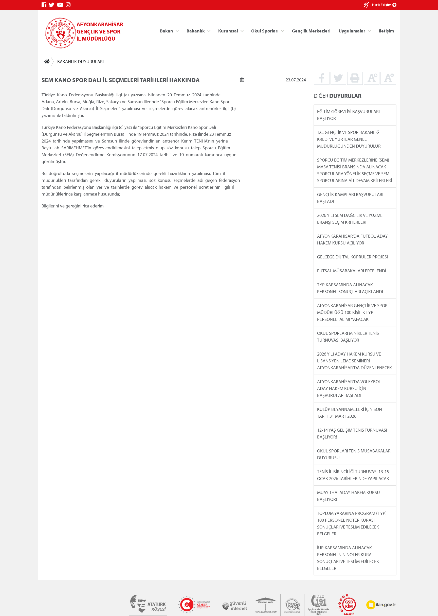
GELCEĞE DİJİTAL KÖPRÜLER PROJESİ (352, 257)
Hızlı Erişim (382, 4)
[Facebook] (45, 5)
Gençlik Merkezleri (311, 30)
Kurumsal (228, 30)
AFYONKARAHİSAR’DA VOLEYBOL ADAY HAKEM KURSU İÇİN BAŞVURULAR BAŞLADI (349, 388)
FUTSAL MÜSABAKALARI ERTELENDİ (351, 271)
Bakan (166, 30)
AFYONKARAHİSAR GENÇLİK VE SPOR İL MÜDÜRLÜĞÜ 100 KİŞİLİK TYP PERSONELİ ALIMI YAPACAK (354, 312)
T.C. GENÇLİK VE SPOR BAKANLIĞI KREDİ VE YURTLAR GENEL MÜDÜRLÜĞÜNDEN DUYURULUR (349, 139)
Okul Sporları (265, 30)
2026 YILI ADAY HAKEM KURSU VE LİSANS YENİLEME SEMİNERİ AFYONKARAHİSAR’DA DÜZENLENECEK (354, 361)
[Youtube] (61, 5)
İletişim (386, 30)
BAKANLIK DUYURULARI (80, 61)
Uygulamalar (352, 30)
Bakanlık (196, 30)
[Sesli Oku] (367, 5)
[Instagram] (69, 5)
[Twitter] (53, 5)
